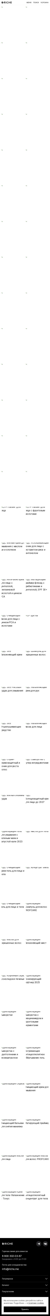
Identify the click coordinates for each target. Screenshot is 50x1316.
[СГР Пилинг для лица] (13, 523)
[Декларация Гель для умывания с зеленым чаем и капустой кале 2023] (13, 847)
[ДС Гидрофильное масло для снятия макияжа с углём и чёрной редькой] (37, 237)
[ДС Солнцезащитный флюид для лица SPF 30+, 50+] (37, 58)
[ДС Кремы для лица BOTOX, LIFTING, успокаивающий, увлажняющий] (13, 201)
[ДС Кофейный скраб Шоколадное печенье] (13, 991)
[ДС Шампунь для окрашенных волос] (37, 667)
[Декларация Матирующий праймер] (37, 1135)
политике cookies (36, 1303)
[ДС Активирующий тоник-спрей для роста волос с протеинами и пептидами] (37, 380)
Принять (25, 1309)
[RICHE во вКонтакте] (45, 1243)
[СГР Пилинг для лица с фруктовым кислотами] (37, 523)
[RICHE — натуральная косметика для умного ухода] (7, 3)
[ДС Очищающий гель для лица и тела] (13, 919)
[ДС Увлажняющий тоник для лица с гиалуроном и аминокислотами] (37, 23)
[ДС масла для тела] (37, 847)
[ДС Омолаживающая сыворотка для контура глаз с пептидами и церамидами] (13, 166)
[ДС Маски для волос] (37, 416)
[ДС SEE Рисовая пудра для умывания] (13, 703)
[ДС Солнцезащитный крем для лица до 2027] (37, 811)
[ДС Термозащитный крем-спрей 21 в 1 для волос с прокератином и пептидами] (37, 451)
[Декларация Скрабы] (13, 1099)
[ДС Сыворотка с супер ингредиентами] (37, 775)
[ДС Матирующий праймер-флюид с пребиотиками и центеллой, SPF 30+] (37, 595)
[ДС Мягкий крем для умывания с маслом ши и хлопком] (13, 559)
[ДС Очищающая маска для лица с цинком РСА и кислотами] (13, 631)
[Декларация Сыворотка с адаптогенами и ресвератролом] (13, 1063)
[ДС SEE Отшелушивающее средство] (13, 739)
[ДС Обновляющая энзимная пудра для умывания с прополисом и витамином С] (37, 166)
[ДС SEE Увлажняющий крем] (13, 667)
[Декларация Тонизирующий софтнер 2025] (37, 991)
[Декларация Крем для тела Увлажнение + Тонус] (13, 1208)
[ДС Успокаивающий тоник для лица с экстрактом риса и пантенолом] (37, 559)
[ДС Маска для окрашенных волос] (13, 955)
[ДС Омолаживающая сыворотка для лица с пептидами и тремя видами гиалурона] (37, 130)
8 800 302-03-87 (12, 1256)
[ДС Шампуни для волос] (13, 487)
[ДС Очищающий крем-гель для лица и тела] (13, 883)
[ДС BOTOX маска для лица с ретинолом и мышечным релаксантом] (13, 273)
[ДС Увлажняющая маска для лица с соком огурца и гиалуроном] (13, 58)
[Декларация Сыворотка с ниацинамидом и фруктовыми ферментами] (37, 1027)
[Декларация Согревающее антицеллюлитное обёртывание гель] (37, 1063)
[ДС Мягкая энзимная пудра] (13, 811)
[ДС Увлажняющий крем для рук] (37, 703)
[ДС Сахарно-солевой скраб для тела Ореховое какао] (13, 344)
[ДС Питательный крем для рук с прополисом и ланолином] (37, 309)
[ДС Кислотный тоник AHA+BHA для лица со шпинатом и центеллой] (13, 237)
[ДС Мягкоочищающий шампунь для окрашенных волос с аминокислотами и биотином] (13, 451)
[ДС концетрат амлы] (37, 883)
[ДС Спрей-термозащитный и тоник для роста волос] (13, 775)
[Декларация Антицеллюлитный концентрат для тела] (37, 1208)
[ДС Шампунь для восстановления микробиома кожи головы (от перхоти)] (37, 487)
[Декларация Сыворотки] (13, 1027)
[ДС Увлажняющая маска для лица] (37, 739)
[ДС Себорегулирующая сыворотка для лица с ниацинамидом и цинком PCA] (13, 94)
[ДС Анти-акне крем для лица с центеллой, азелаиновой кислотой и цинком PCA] (13, 595)
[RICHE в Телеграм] (38, 1243)
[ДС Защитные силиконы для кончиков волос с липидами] (13, 416)
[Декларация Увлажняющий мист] (37, 955)
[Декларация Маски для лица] (13, 1172)
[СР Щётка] (37, 631)
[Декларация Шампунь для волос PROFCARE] (37, 919)
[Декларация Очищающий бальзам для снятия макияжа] (13, 1135)
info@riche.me (10, 1269)
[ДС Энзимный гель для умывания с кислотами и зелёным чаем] (13, 23)
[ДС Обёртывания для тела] (13, 309)
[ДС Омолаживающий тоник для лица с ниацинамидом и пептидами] (13, 130)
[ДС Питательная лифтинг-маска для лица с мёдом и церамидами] (37, 94)
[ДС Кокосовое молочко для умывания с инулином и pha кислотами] (37, 201)
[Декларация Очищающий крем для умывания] (37, 1099)
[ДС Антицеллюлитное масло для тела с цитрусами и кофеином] (37, 273)
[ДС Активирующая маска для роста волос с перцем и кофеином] (13, 380)
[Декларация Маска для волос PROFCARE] (37, 1172)
